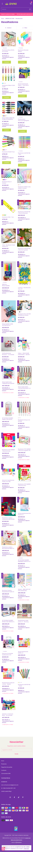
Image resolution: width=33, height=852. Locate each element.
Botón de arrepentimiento (16, 840)
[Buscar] (29, 9)
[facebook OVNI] (14, 797)
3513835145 (4, 781)
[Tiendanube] (16, 842)
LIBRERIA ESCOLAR (9, 18)
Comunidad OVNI (5, 773)
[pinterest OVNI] (23, 797)
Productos (4, 764)
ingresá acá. (28, 838)
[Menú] (2, 4)
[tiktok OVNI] (18, 797)
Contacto (3, 770)
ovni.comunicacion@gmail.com (9, 785)
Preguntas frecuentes (6, 767)
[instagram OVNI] (10, 797)
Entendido (26, 848)
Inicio (2, 18)
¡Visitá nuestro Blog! (6, 791)
